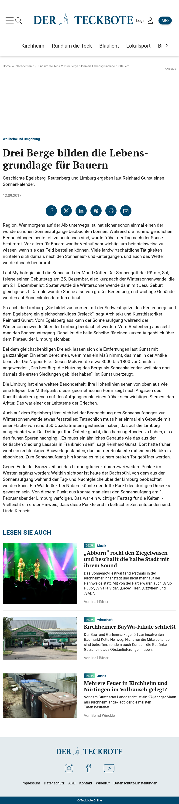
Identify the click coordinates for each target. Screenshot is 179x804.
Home (7, 66)
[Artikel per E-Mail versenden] (125, 210)
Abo (165, 20)
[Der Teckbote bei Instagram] (69, 767)
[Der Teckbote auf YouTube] (109, 767)
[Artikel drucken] (111, 210)
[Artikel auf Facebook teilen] (51, 210)
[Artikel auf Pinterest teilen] (96, 210)
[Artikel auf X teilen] (66, 210)
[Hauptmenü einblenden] (10, 20)
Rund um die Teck (48, 66)
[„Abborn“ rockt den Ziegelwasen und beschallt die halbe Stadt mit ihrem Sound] (40, 573)
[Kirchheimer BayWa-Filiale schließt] (40, 638)
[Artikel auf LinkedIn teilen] (81, 210)
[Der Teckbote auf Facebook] (88, 767)
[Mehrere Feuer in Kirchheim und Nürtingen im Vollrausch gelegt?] (40, 695)
